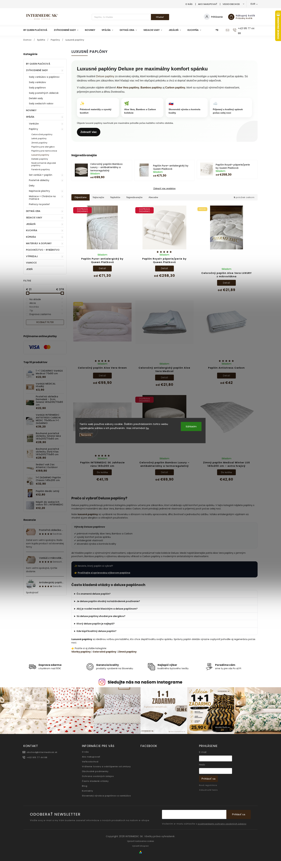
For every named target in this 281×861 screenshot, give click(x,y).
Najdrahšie (115, 197)
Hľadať (160, 17)
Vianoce (31, 262)
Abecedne (153, 197)
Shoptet (144, 846)
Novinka (46, 306)
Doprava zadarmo (46, 314)
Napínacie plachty (39, 191)
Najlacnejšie (98, 197)
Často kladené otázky (95, 781)
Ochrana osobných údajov (98, 776)
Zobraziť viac (88, 132)
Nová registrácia (208, 785)
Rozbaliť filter (45, 322)
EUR (253, 4)
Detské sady (36, 98)
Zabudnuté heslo (208, 790)
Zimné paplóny (39, 142)
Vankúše (34, 123)
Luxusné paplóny (40, 154)
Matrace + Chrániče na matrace (42, 198)
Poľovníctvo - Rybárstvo (43, 249)
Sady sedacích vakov (41, 103)
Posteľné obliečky (39, 180)
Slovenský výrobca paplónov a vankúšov (106, 795)
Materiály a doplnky (39, 243)
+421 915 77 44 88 (37, 757)
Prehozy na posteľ (39, 204)
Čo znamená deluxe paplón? (94, 593)
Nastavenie (86, 435)
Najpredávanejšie (134, 197)
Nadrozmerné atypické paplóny (43, 164)
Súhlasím (191, 426)
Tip (46, 310)
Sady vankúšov (37, 82)
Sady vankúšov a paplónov (44, 77)
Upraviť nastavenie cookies (140, 841)
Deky (31, 185)
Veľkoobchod (231, 4)
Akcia (46, 303)
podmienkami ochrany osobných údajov (222, 824)
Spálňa (30, 116)
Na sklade (46, 299)
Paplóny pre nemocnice (44, 150)
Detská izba (33, 211)
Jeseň (29, 269)
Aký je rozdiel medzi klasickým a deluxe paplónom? (107, 608)
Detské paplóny (39, 159)
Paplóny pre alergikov (43, 146)
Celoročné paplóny (41, 134)
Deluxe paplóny (105, 76)
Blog (84, 786)
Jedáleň (30, 224)
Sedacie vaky (34, 217)
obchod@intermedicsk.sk (42, 752)
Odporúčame (80, 197)
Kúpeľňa (31, 236)
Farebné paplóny (40, 169)
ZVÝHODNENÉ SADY (37, 70)
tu (147, 428)
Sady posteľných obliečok (44, 93)
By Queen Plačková (38, 63)
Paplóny (33, 129)
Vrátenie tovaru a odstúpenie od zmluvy (106, 766)
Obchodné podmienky (95, 771)
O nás (189, 4)
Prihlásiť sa (208, 778)
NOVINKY (31, 110)
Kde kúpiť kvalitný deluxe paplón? (96, 631)
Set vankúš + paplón (40, 175)
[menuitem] (37, 30)
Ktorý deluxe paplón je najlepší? (96, 623)
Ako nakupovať (207, 4)
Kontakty (87, 790)
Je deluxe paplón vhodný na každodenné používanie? (108, 601)
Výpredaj (32, 256)
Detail (102, 268)
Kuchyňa (31, 230)
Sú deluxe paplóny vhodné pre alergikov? (101, 616)
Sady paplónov (37, 87)
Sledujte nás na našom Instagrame (145, 682)
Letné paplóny (39, 138)
